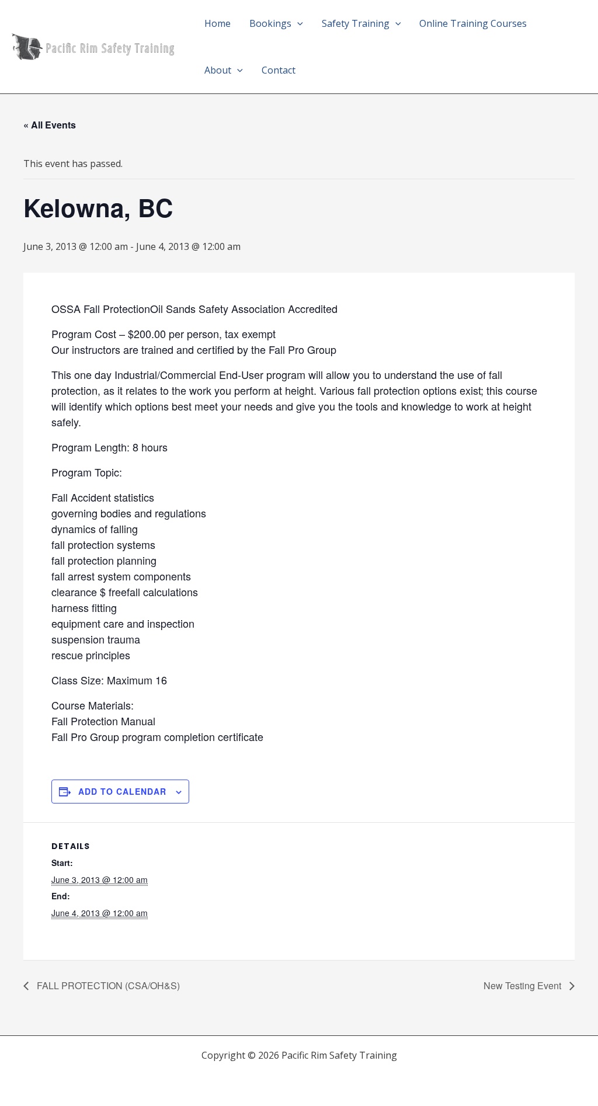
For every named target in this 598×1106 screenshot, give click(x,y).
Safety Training (356, 23)
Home (217, 23)
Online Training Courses (473, 23)
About (217, 70)
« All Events (49, 124)
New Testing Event (524, 985)
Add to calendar (122, 791)
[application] (297, 23)
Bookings (270, 23)
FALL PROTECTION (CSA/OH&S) (107, 985)
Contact (278, 70)
